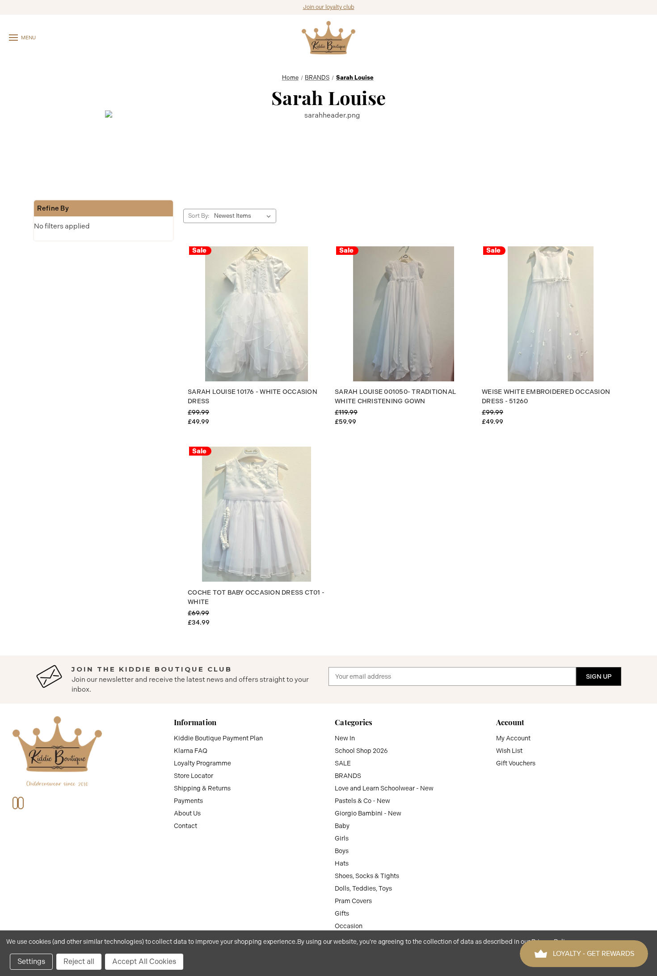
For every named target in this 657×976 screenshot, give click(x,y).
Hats (342, 863)
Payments (188, 800)
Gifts (342, 913)
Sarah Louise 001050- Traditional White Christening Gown (395, 396)
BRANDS (348, 775)
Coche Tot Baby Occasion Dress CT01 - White (256, 597)
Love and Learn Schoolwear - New (384, 788)
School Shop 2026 (361, 750)
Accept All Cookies (144, 961)
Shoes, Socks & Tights (367, 875)
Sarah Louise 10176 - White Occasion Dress (252, 396)
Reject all (78, 961)
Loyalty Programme (202, 763)
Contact (185, 825)
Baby (342, 825)
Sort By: (198, 215)
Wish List (509, 750)
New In (345, 738)
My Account (513, 738)
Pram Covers (353, 900)
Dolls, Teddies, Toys (363, 888)
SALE (343, 763)
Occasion (348, 926)
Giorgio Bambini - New (368, 813)
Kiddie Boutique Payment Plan (218, 738)
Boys (342, 850)
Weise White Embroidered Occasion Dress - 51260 (546, 396)
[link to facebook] (15, 803)
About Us (187, 813)
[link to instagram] (20, 803)
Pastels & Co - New (362, 800)
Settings (31, 961)
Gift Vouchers (515, 763)
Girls (342, 838)
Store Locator (193, 775)
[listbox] (244, 216)
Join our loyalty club (328, 7)
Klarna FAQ (190, 750)
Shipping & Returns (202, 788)
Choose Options (256, 314)
